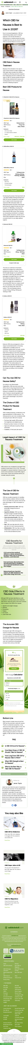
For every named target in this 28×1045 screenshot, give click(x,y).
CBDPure (17, 1015)
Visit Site (14, 668)
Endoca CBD (18, 987)
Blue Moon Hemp (19, 1022)
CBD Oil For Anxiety (7, 965)
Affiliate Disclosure (7, 977)
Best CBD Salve (18, 972)
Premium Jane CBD (19, 1010)
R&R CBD (5, 985)
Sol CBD (5, 1017)
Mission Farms (18, 993)
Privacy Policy (6, 979)
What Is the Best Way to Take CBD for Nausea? (13, 768)
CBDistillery (17, 1000)
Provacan (5, 993)
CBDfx (4, 991)
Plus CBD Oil (6, 1010)
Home (2, 6)
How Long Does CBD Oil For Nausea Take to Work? (14, 757)
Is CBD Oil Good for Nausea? (15, 746)
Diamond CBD (6, 1000)
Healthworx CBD (18, 996)
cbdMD (5, 1002)
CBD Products (6, 975)
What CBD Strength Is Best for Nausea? (14, 762)
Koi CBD (5, 989)
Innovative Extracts (7, 996)
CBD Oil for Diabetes (12, 832)
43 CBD (5, 1019)
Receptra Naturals (7, 1012)
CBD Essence (18, 989)
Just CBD (5, 995)
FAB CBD (17, 985)
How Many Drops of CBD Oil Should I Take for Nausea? (14, 751)
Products (8, 6)
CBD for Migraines (11, 899)
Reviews (17, 963)
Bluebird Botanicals (7, 1024)
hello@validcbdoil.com (16, 945)
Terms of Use (18, 977)
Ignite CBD (17, 1024)
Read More (7, 840)
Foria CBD (5, 987)
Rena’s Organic (18, 991)
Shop (16, 975)
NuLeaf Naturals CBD (20, 1008)
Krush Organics (18, 1026)
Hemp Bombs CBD (7, 998)
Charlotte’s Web (7, 1028)
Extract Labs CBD (19, 998)
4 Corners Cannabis (19, 1017)
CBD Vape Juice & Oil (12, 865)
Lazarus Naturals (7, 1008)
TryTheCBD (6, 1015)
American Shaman (7, 1022)
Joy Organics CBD (19, 995)
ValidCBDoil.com (14, 935)
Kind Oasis (5, 1026)
